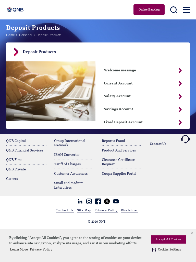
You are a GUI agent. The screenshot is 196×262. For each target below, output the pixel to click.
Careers (12, 179)
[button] (166, 250)
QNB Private (16, 169)
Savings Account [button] (118, 109)
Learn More (19, 249)
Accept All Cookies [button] (168, 239)
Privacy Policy (41, 249)
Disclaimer (129, 210)
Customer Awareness (71, 174)
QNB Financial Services (24, 150)
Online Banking (149, 9)
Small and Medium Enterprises (68, 185)
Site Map (84, 210)
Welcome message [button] (120, 70)
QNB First (14, 160)
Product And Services (119, 150)
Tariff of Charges (67, 164)
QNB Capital (16, 141)
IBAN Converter (67, 155)
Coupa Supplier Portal (119, 174)
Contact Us (158, 144)
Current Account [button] (118, 83)
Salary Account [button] (117, 96)
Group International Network (69, 143)
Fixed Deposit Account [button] (123, 122)
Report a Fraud (113, 141)
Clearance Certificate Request (118, 162)
